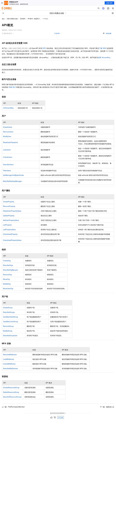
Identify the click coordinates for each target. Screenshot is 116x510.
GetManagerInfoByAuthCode (13, 175)
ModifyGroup (7, 331)
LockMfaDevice (8, 359)
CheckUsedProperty (10, 234)
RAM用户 (12, 87)
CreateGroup (7, 307)
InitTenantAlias (8, 108)
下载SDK (102, 48)
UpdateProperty (8, 215)
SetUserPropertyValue (11, 220)
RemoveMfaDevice (10, 354)
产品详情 (57, 33)
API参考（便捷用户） (34, 19)
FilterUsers (7, 170)
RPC (44, 48)
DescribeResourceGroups (12, 397)
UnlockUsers (7, 157)
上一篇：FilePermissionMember (13, 407)
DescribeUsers (8, 164)
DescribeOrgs (8, 265)
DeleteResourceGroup (11, 392)
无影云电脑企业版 (12, 19)
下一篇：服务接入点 (107, 407)
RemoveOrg (7, 274)
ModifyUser (7, 136)
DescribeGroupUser (10, 335)
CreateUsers (7, 127)
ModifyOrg (7, 284)
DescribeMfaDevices (10, 368)
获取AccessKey (104, 57)
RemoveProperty (9, 206)
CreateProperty (8, 201)
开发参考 (22, 19)
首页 (3, 19)
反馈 (61, 417)
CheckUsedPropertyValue (12, 240)
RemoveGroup (8, 326)
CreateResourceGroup (11, 387)
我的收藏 (108, 33)
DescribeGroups (9, 312)
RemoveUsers (8, 132)
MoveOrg (6, 279)
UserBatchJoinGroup (10, 321)
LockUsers (7, 150)
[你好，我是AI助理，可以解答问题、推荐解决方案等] (103, 8)
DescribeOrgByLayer (10, 270)
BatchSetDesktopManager (12, 181)
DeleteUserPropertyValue (12, 211)
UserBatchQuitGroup (10, 317)
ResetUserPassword (10, 142)
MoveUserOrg (8, 288)
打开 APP (109, 3)
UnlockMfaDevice (9, 364)
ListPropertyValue (9, 229)
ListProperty (7, 225)
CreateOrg (7, 260)
